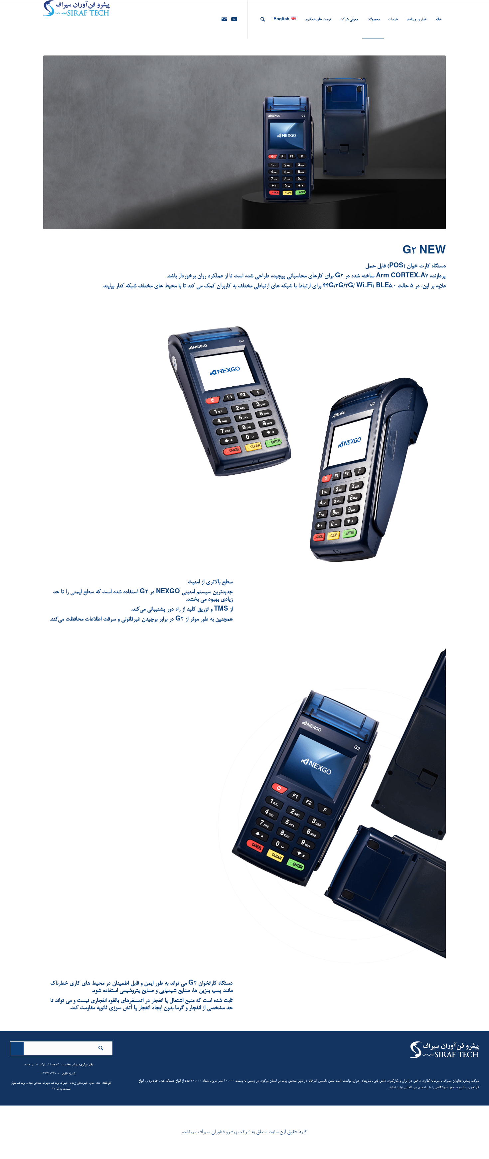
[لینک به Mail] (224, 19)
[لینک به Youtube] (234, 19)
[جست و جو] (262, 19)
